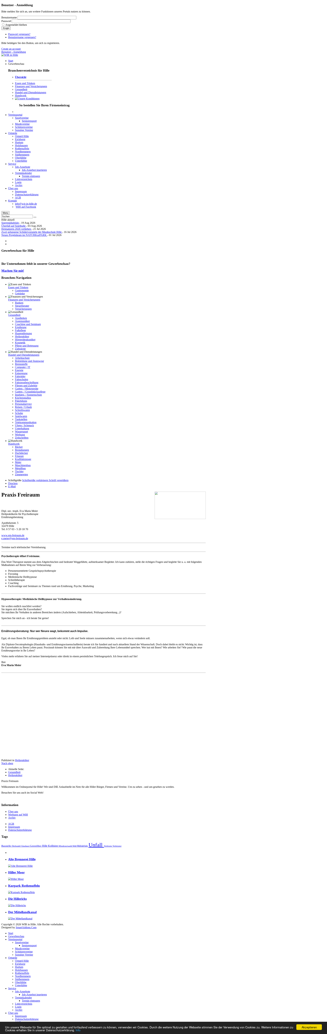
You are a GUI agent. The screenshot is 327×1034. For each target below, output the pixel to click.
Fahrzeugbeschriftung (26, 382)
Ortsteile (12, 957)
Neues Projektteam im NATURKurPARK (24, 235)
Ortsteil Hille (22, 960)
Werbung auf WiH (18, 814)
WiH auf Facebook (26, 206)
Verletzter (117, 846)
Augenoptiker (22, 321)
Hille (45, 845)
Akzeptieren (309, 1027)
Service (12, 988)
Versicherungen (23, 308)
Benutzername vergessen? (22, 37)
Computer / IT (22, 367)
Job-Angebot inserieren (34, 994)
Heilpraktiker (22, 336)
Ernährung (20, 327)
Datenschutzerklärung (20, 829)
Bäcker (19, 446)
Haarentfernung (23, 333)
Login (18, 1006)
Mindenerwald (66, 846)
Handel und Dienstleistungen (30, 92)
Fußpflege (20, 330)
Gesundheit (21, 89)
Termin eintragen (31, 1000)
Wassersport (21, 431)
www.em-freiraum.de (12, 535)
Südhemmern (22, 979)
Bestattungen (22, 449)
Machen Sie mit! (12, 270)
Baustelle (6, 845)
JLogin (6, 28)
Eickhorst (20, 963)
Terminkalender (23, 997)
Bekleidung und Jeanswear (29, 361)
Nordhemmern (23, 976)
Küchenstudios (23, 397)
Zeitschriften (21, 437)
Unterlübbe (21, 985)
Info (78, 1030)
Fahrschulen (21, 379)
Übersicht (20, 77)
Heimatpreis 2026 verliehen (16, 228)
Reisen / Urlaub (23, 407)
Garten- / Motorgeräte (26, 388)
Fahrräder (20, 376)
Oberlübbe (20, 982)
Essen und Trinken (25, 83)
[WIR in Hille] (9, 55)
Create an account (11, 48)
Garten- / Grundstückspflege (30, 391)
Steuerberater (22, 305)
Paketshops (21, 400)
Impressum (14, 826)
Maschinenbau (23, 465)
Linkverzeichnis (23, 1003)
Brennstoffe (21, 364)
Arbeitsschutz (22, 357)
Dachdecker (21, 453)
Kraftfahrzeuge (23, 459)
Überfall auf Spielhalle (13, 225)
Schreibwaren (22, 410)
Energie (19, 370)
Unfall (96, 845)
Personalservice (23, 403)
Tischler (19, 471)
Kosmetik (20, 342)
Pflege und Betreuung (26, 345)
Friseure (19, 456)
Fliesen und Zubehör (26, 385)
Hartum (19, 966)
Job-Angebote (22, 991)
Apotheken (21, 318)
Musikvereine (22, 948)
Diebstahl (16, 846)
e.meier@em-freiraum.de (14, 538)
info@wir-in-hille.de (26, 203)
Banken (19, 302)
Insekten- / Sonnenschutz (28, 394)
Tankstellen (21, 419)
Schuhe (19, 413)
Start (10, 933)
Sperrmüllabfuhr (10, 222)
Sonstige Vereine (24, 954)
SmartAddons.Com (26, 927)
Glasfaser (25, 846)
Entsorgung (21, 373)
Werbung (20, 434)
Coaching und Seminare (28, 324)
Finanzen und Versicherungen (31, 86)
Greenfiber (36, 845)
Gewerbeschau (16, 936)
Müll (75, 846)
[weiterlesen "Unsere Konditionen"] (27, 98)
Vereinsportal (15, 939)
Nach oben (7, 763)
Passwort (6, 21)
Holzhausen (21, 970)
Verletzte (108, 846)
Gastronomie (22, 290)
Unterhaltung (22, 428)
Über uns (13, 811)
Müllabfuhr (83, 846)
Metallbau (20, 468)
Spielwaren (21, 416)
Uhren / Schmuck (24, 425)
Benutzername (9, 17)
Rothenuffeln (22, 973)
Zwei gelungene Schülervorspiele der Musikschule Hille (31, 232)
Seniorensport (29, 945)
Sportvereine (22, 942)
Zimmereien (21, 474)
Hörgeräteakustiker (25, 339)
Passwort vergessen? (19, 34)
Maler (18, 462)
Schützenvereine (24, 951)
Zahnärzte (20, 348)
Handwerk (20, 95)
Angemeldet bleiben (16, 24)
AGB (11, 823)
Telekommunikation (25, 422)
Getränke (20, 293)
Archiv (12, 817)
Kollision (53, 845)
